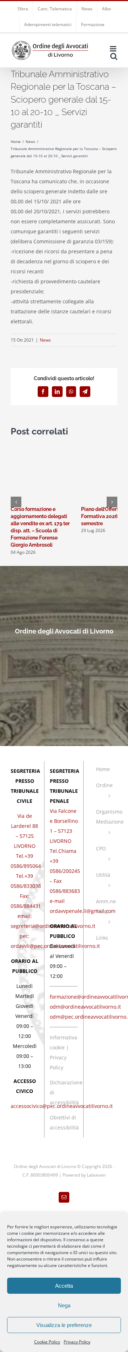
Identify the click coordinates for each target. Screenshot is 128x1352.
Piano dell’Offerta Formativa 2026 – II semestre (103, 516)
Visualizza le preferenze (64, 1325)
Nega (64, 1305)
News (45, 340)
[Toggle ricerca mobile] (113, 56)
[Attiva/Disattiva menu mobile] (113, 49)
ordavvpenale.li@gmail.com (83, 911)
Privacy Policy (77, 1342)
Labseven (96, 1175)
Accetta (64, 1286)
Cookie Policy (47, 1342)
